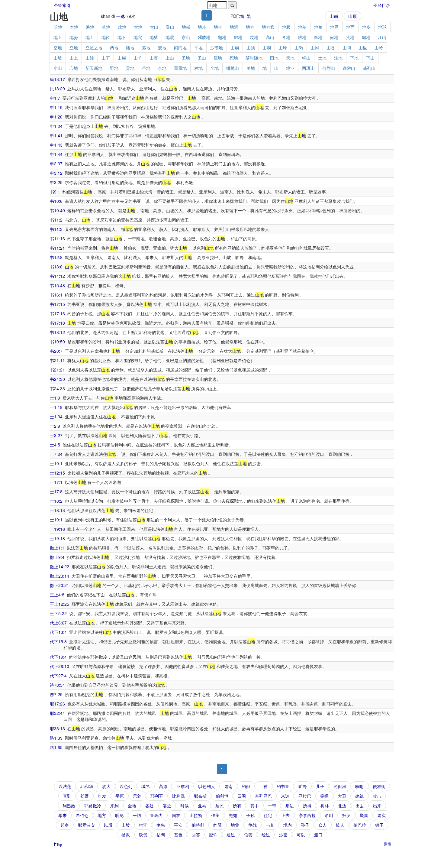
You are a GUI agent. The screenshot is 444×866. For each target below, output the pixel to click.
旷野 (302, 786)
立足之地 (93, 47)
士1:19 (56, 407)
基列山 (369, 68)
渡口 (318, 835)
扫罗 (346, 815)
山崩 (334, 16)
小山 (57, 68)
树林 (324, 806)
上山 (170, 58)
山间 (347, 47)
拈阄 (160, 835)
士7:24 (56, 454)
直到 (67, 796)
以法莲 (65, 786)
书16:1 (56, 295)
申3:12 (56, 173)
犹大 (106, 786)
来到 (114, 806)
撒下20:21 (59, 585)
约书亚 (283, 786)
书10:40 (57, 210)
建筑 (359, 796)
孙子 (305, 825)
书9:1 (55, 192)
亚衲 (202, 806)
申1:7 (55, 98)
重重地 (180, 68)
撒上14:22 (59, 566)
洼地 (338, 58)
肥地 (238, 37)
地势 (73, 37)
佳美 (215, 815)
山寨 (154, 58)
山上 (73, 58)
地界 (334, 27)
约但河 (339, 786)
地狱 (154, 37)
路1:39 (56, 738)
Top (59, 844)
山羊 (138, 58)
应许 (213, 835)
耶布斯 (200, 796)
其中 (254, 806)
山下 (105, 58)
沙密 (283, 835)
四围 (241, 796)
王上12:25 (59, 604)
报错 (387, 843)
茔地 (146, 68)
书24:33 (57, 388)
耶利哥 (156, 796)
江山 (382, 37)
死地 (234, 58)
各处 (149, 806)
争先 (160, 825)
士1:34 (56, 417)
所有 (237, 806)
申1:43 (56, 145)
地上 (57, 37)
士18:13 (57, 510)
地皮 (366, 27)
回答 (195, 835)
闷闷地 (180, 47)
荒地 (350, 37)
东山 (186, 37)
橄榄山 (232, 68)
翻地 (222, 37)
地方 (250, 27)
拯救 (125, 835)
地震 (170, 37)
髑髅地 (204, 37)
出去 (360, 806)
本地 (74, 27)
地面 (350, 27)
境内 (287, 825)
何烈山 (328, 68)
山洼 (89, 58)
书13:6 (56, 267)
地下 (121, 37)
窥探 (324, 796)
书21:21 (57, 370)
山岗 (298, 47)
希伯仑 (82, 815)
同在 (176, 815)
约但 (246, 786)
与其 (270, 825)
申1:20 (56, 117)
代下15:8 (58, 641)
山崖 (121, 58)
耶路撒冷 (92, 806)
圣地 (186, 58)
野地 (114, 68)
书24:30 (57, 379)
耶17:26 (57, 704)
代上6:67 (58, 623)
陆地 (130, 47)
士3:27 (56, 435)
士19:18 (57, 538)
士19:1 (56, 520)
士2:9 (55, 426)
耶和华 (86, 786)
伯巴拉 (359, 825)
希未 (62, 815)
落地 (146, 47)
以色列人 (206, 786)
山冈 (314, 47)
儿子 (320, 786)
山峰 (282, 47)
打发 (102, 796)
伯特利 (197, 825)
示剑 (137, 796)
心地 (73, 68)
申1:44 (56, 154)
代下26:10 (59, 666)
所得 (307, 806)
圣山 (202, 58)
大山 (154, 27)
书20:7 (56, 351)
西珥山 (308, 68)
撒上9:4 (57, 557)
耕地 (302, 37)
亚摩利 (182, 786)
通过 (231, 835)
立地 (73, 47)
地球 (382, 27)
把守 (143, 825)
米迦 (285, 796)
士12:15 (57, 473)
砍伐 (143, 835)
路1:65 (56, 747)
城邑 (145, 786)
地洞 (234, 27)
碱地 (366, 37)
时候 (184, 806)
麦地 (162, 47)
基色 (178, 835)
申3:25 (56, 182)
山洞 (266, 47)
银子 (379, 825)
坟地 (254, 37)
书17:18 (57, 323)
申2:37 (56, 164)
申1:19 (56, 107)
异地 (130, 68)
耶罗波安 (86, 825)
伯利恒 (222, 796)
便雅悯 (379, 786)
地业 (290, 68)
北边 (342, 806)
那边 (289, 806)
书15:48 (57, 285)
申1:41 (56, 135)
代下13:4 (58, 632)
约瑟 (217, 825)
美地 (250, 68)
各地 (286, 37)
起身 (64, 825)
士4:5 (55, 445)
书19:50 (57, 342)
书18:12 (57, 332)
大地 (138, 27)
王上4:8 (57, 595)
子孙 (250, 815)
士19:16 (57, 529)
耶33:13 (57, 728)
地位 (105, 37)
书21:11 (57, 360)
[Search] (232, 5)
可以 (301, 835)
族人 (340, 825)
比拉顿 (195, 815)
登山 (170, 27)
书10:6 (56, 201)
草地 (106, 27)
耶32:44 (57, 713)
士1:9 (55, 398)
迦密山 (349, 68)
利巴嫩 (69, 806)
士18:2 (56, 501)
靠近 (167, 806)
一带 (272, 806)
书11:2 (56, 220)
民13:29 (57, 89)
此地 (122, 27)
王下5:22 (58, 613)
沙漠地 (216, 47)
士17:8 (56, 491)
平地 (198, 47)
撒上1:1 (57, 548)
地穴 (138, 37)
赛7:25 (56, 694)
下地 (354, 58)
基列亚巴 (263, 796)
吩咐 (359, 786)
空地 (57, 47)
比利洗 (178, 796)
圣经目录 (381, 5)
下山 (370, 58)
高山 (270, 37)
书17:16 (57, 313)
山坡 (57, 58)
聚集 (364, 815)
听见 (119, 815)
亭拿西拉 (307, 815)
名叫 (329, 815)
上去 (285, 815)
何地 (334, 37)
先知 (233, 815)
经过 (266, 835)
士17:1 (56, 482)
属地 (218, 58)
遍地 (90, 27)
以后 (108, 825)
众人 (322, 825)
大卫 (342, 796)
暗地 (58, 27)
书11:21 (57, 248)
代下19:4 (58, 657)
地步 (202, 27)
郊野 (84, 796)
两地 (114, 47)
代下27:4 (58, 676)
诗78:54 (57, 685)
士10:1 (56, 463)
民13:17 (57, 79)
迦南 (228, 786)
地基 (302, 27)
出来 (377, 806)
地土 (89, 37)
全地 (214, 68)
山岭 (379, 47)
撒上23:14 (59, 576)
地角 (318, 27)
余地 (162, 68)
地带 (218, 27)
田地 (274, 58)
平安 (178, 825)
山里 (363, 47)
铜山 (306, 58)
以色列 (126, 786)
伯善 (248, 835)
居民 (219, 806)
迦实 (381, 815)
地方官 (268, 27)
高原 (163, 786)
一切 (137, 815)
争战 (252, 825)
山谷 (331, 47)
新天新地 (93, 68)
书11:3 (56, 229)
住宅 (268, 815)
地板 (186, 27)
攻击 (377, 796)
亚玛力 (156, 815)
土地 (322, 58)
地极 (286, 27)
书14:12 (57, 276)
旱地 (318, 37)
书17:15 (57, 304)
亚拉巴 (304, 796)
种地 (198, 68)
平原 (119, 796)
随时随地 (254, 58)
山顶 (352, 16)
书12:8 (56, 257)
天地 (290, 58)
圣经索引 (62, 5)
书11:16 (57, 238)
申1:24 (56, 126)
